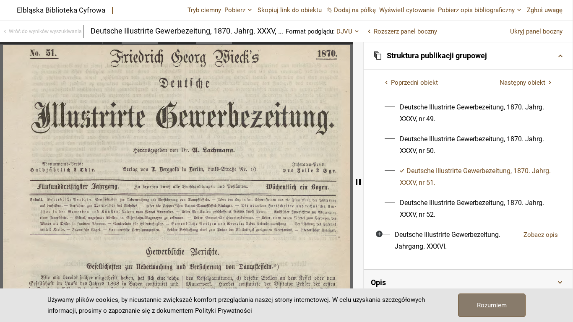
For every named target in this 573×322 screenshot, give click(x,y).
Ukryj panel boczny (536, 31)
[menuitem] (475, 113)
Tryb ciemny (204, 10)
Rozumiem (492, 305)
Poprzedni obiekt (414, 82)
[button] (468, 55)
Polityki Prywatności (223, 310)
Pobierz (234, 10)
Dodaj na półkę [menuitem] (355, 10)
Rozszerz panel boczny (405, 31)
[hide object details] (358, 182)
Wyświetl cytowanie (407, 10)
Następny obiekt (522, 82)
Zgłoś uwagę (545, 10)
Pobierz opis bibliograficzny (476, 10)
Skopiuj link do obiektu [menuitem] (290, 10)
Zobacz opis (541, 235)
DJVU (344, 31)
